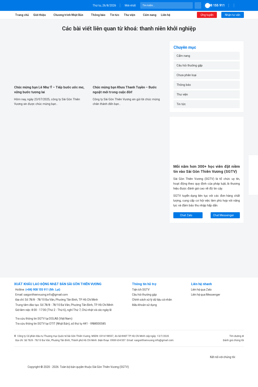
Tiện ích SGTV (141, 289)
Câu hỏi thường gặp (190, 65)
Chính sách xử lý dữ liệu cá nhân (152, 299)
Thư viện (129, 15)
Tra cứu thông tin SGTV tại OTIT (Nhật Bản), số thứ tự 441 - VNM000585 (60, 323)
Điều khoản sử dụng (144, 304)
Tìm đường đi (236, 336)
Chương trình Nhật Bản (68, 15)
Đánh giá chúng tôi (233, 340)
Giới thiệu (39, 15)
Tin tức (114, 15)
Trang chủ (22, 15)
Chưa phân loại (186, 75)
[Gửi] (189, 5)
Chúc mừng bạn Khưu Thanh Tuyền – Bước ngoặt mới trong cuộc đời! (125, 89)
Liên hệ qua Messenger (205, 294)
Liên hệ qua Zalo (201, 289)
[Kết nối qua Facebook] (237, 5)
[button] (198, 5)
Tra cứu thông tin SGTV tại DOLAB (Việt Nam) (43, 318)
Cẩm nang (149, 15)
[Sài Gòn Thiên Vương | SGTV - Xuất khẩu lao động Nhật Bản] (37, 5)
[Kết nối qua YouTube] (242, 5)
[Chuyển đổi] (234, 94)
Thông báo (98, 15)
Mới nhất (130, 5)
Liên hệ (165, 15)
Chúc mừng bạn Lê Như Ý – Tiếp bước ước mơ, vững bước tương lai (49, 89)
